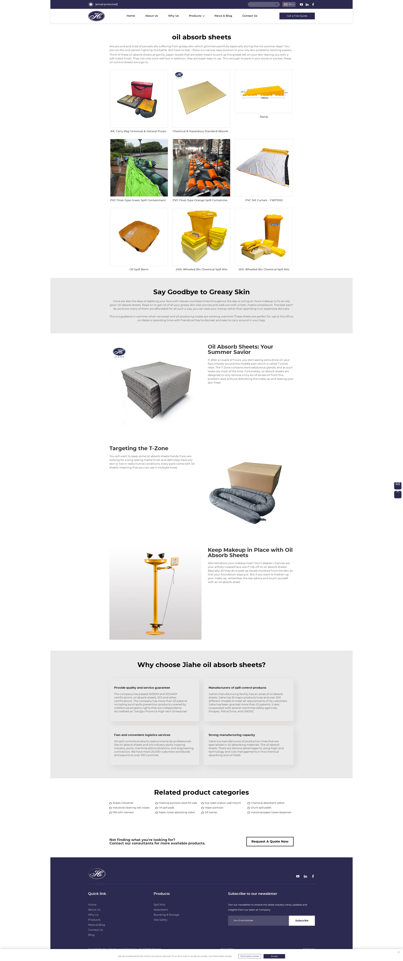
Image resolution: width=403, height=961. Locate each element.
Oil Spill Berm (139, 269)
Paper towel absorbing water (177, 812)
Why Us (173, 15)
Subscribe (301, 920)
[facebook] (313, 5)
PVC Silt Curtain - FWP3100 (264, 200)
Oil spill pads (166, 807)
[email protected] (106, 4)
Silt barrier (211, 812)
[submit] (276, 4)
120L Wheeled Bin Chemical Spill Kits (263, 269)
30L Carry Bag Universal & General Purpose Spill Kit (145, 131)
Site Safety (160, 919)
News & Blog (223, 15)
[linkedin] (307, 5)
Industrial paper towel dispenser (271, 812)
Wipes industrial (123, 803)
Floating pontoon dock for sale (178, 803)
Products (94, 919)
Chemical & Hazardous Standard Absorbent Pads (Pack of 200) (216, 131)
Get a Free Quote (297, 16)
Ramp (264, 116)
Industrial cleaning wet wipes (131, 807)
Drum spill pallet (261, 807)
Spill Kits (159, 904)
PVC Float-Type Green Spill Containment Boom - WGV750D (151, 200)
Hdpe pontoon (214, 807)
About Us (151, 15)
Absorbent (161, 909)
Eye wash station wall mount (223, 803)
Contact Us (249, 15)
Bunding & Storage (166, 914)
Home (131, 15)
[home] (97, 878)
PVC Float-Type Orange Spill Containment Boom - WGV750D (214, 200)
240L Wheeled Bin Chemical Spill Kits (201, 269)
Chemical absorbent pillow (267, 803)
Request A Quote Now (270, 841)
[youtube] (302, 5)
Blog (91, 935)
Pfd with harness (123, 812)
